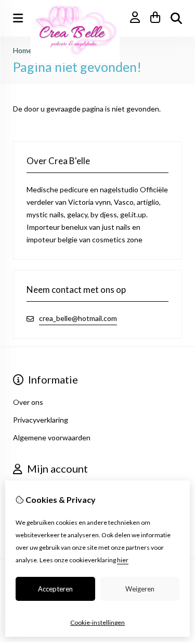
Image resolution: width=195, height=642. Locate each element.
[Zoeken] (176, 18)
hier (122, 560)
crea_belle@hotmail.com (78, 318)
